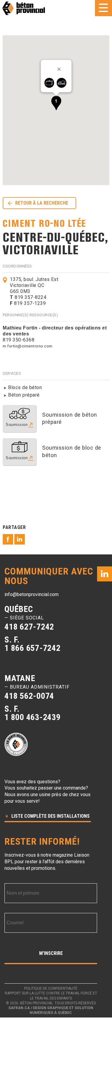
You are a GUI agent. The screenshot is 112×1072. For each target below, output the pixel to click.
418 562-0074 (29, 696)
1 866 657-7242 (32, 648)
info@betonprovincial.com (31, 594)
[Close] (61, 69)
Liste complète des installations (50, 816)
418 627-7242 (29, 627)
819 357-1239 (28, 303)
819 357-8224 (28, 297)
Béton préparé (24, 395)
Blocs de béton (25, 387)
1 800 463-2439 (32, 717)
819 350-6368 (18, 340)
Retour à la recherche (41, 203)
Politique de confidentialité (50, 988)
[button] (56, 103)
